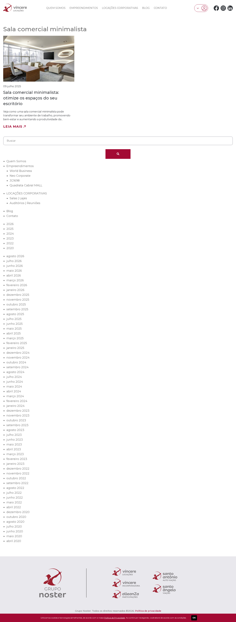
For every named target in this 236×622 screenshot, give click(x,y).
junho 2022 (14, 497)
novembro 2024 (18, 357)
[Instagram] (223, 8)
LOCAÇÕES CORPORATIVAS (120, 7)
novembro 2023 (17, 415)
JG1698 (15, 180)
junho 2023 (14, 439)
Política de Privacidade (114, 618)
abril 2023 (13, 449)
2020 (10, 248)
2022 (10, 243)
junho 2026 (14, 266)
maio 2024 (14, 386)
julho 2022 (14, 493)
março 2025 (15, 338)
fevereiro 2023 (16, 459)
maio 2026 (14, 270)
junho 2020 (14, 531)
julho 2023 (14, 435)
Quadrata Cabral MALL (26, 185)
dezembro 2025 (17, 295)
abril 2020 (13, 541)
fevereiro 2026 (16, 285)
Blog (146, 7)
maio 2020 (14, 536)
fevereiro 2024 (16, 401)
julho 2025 (14, 319)
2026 (10, 224)
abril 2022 (13, 507)
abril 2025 (13, 333)
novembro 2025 (17, 299)
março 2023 (15, 454)
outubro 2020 (16, 517)
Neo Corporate (20, 176)
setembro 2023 (17, 425)
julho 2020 (14, 526)
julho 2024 (14, 377)
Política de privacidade (148, 610)
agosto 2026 (15, 256)
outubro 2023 (16, 420)
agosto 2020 (15, 522)
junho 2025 (14, 324)
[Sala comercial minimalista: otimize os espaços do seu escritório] (38, 82)
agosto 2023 (15, 430)
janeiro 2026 (15, 290)
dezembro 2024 (18, 353)
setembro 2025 (17, 309)
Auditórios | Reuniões (25, 203)
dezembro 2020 (18, 512)
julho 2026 (14, 261)
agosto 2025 (15, 314)
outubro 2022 (16, 478)
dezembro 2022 (17, 468)
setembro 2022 (17, 483)
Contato (160, 7)
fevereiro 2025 (16, 343)
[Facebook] (216, 8)
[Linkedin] (230, 8)
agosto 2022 (15, 488)
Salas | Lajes (18, 198)
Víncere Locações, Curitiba (15, 7)
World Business (21, 171)
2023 (10, 238)
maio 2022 (14, 502)
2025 (9, 229)
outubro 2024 (16, 362)
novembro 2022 (17, 473)
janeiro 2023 (15, 464)
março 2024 (15, 396)
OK (194, 618)
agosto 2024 (15, 372)
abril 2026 (13, 275)
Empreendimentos (84, 7)
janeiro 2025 (15, 348)
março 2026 (15, 280)
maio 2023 (14, 444)
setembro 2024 (17, 367)
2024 (10, 233)
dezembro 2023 (17, 410)
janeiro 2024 (15, 406)
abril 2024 (13, 391)
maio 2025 (14, 328)
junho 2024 (14, 381)
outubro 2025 (16, 304)
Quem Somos (56, 7)
